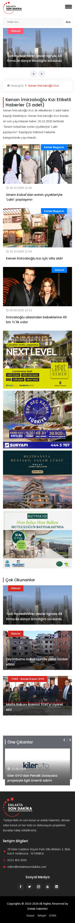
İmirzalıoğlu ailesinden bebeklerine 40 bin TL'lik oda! (36, 319)
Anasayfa (16, 85)
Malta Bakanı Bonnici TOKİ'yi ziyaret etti (34, 707)
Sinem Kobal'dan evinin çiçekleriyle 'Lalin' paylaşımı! (34, 197)
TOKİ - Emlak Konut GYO (27, 678)
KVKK (52, 915)
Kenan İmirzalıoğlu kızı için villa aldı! (34, 258)
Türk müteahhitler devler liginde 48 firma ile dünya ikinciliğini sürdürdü (34, 58)
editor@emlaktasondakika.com (26, 866)
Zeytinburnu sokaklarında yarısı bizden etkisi (37, 662)
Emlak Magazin (54, 147)
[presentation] (33, 73)
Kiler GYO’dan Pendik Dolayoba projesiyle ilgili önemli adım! (32, 778)
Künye (31, 915)
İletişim (42, 915)
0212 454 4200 (17, 860)
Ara (68, 22)
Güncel (15, 30)
